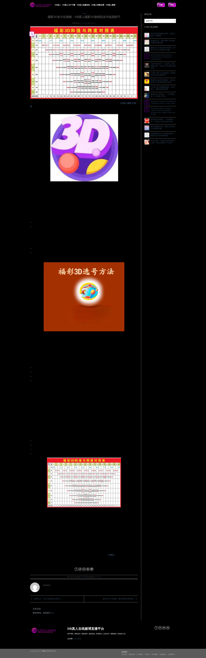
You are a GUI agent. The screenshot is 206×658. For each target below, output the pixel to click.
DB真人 (58, 5)
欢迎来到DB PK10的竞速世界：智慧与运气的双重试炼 (163, 135)
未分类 (84, 13)
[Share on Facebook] (76, 569)
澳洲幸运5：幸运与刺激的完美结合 (47, 599)
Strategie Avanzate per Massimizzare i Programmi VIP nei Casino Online (163, 102)
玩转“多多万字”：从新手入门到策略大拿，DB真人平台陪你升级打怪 (163, 66)
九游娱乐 (163, 654)
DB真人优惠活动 (83, 5)
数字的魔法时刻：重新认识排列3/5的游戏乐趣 (163, 127)
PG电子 (147, 654)
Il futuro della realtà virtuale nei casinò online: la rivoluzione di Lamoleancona (161, 57)
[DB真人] (41, 4)
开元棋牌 (155, 654)
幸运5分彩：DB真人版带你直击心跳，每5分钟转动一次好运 (163, 142)
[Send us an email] (168, 628)
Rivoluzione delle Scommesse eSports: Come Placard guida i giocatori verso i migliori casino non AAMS (163, 111)
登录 (51, 613)
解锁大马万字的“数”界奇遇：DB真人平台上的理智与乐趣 (163, 49)
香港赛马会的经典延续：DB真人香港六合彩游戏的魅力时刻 (163, 81)
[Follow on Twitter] (164, 628)
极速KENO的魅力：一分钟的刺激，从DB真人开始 (163, 95)
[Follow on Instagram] (160, 628)
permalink (98, 577)
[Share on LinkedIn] (92, 569)
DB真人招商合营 (97, 5)
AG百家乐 (171, 654)
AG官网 (124, 654)
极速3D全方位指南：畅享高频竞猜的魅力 (118, 599)
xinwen (92, 23)
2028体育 (140, 654)
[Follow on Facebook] (156, 628)
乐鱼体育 (132, 654)
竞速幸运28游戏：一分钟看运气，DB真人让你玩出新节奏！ (162, 120)
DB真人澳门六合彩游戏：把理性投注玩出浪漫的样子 (163, 74)
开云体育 (77, 639)
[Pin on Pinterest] (88, 569)
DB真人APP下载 (68, 5)
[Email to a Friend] (84, 569)
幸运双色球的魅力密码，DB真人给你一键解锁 (163, 35)
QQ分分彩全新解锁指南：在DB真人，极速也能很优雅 (163, 88)
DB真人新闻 (110, 5)
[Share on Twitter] (80, 569)
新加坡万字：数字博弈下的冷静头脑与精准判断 (163, 42)
